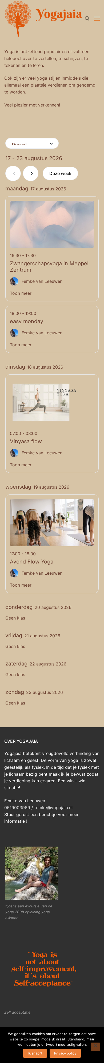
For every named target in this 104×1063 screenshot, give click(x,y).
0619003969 (17, 807)
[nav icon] (97, 18)
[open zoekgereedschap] (87, 18)
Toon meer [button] (20, 293)
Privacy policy (65, 1053)
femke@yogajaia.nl (53, 807)
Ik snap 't (35, 1053)
